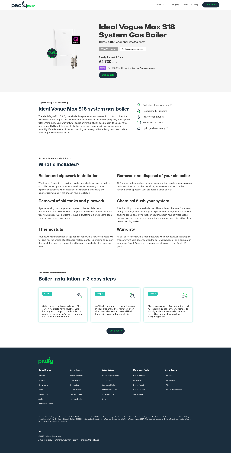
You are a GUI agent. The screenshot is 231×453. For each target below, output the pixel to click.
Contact (168, 376)
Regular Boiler (76, 399)
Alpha (40, 399)
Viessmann (43, 394)
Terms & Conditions (89, 440)
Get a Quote (138, 394)
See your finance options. (143, 68)
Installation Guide (109, 390)
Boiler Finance (108, 394)
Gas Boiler (74, 385)
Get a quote (211, 5)
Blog (104, 399)
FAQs (167, 385)
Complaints (170, 380)
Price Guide (107, 380)
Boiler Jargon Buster (110, 376)
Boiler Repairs (139, 385)
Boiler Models (139, 390)
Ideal (40, 390)
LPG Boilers (75, 380)
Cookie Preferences (173, 390)
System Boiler (76, 394)
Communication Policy (66, 440)
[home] (25, 4)
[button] (160, 4)
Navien (41, 380)
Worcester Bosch (45, 404)
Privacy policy (45, 440)
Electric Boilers (76, 376)
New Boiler (138, 380)
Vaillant (41, 376)
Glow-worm (43, 385)
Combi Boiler (75, 390)
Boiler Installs (139, 376)
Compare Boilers (109, 385)
